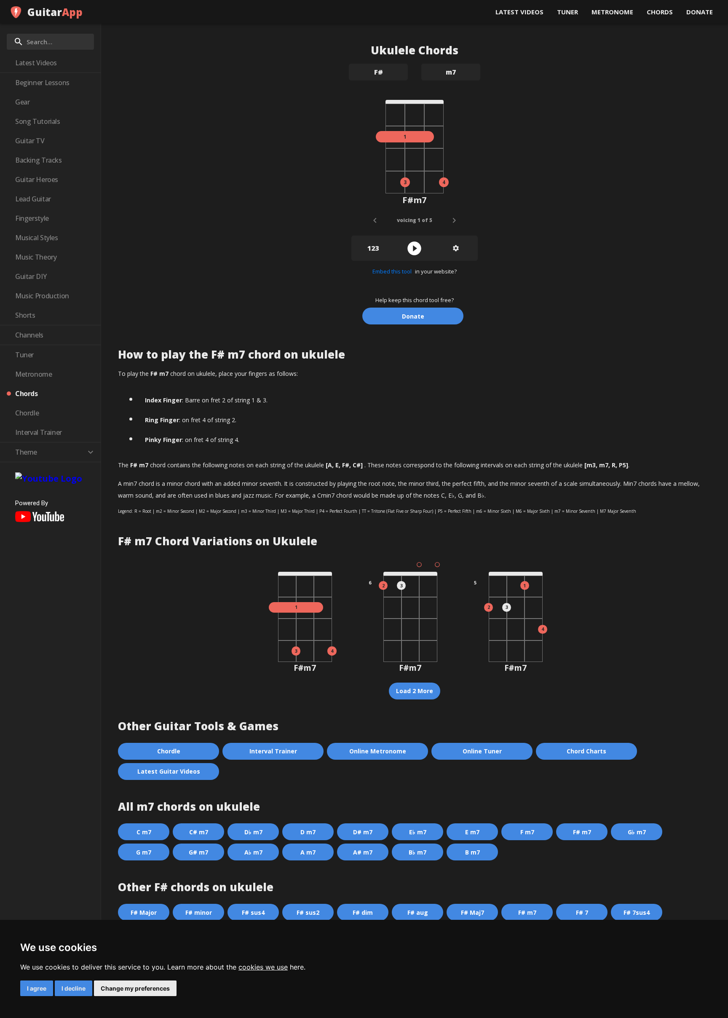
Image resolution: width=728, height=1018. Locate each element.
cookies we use (263, 967)
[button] (50, 62)
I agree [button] (36, 988)
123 (373, 248)
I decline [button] (74, 988)
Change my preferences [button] (135, 988)
